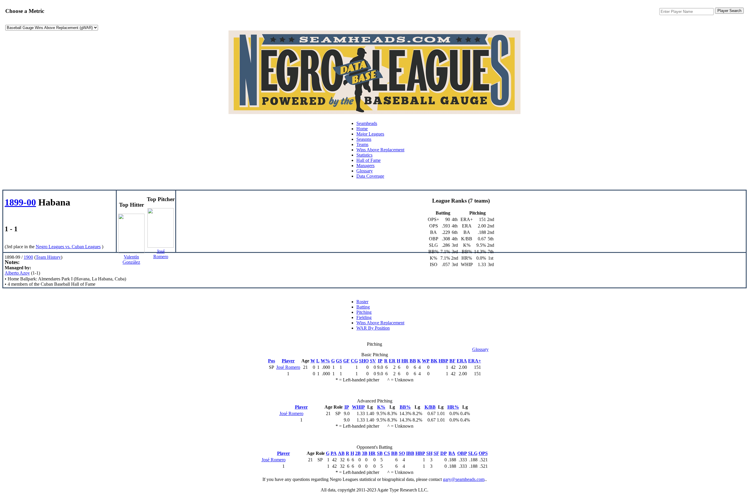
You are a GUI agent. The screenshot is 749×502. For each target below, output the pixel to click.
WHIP (358, 407)
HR (404, 360)
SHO (364, 360)
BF (452, 360)
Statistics (364, 155)
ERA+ (474, 360)
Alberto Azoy (17, 272)
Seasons (363, 139)
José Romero (288, 367)
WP (426, 360)
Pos (271, 360)
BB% (405, 407)
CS (387, 453)
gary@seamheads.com (464, 479)
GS (339, 360)
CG (354, 360)
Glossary (364, 170)
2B (358, 453)
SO (402, 453)
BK (434, 360)
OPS (483, 453)
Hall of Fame (368, 160)
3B (364, 453)
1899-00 (20, 202)
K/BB (430, 407)
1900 (28, 257)
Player (288, 360)
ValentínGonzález (131, 259)
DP (443, 453)
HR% (453, 407)
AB (341, 453)
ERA (462, 360)
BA (452, 453)
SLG (472, 453)
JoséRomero (160, 254)
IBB (410, 453)
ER (392, 360)
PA (334, 453)
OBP (462, 453)
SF (436, 453)
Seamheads (366, 123)
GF (346, 360)
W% (325, 360)
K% (381, 407)
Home (362, 128)
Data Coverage (370, 176)
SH (429, 453)
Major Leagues (370, 133)
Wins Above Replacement (380, 149)
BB (413, 360)
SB (380, 453)
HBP (443, 360)
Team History (48, 257)
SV (373, 360)
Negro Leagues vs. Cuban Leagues (68, 246)
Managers (365, 165)
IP (380, 360)
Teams (362, 144)
